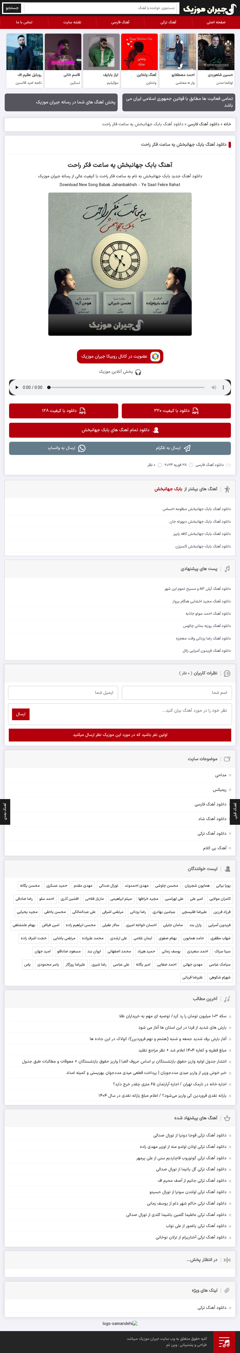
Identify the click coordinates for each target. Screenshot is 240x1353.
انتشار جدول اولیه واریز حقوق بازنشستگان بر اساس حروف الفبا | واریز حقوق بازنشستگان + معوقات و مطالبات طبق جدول (124, 1062)
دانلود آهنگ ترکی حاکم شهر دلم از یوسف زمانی (187, 1203)
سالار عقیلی (110, 925)
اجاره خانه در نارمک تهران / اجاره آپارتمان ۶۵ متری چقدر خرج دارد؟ (170, 1084)
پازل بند (195, 925)
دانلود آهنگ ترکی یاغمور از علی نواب (196, 1226)
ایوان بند (94, 951)
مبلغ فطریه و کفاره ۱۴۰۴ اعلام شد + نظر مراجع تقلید (182, 1050)
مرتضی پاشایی (64, 938)
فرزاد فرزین (222, 912)
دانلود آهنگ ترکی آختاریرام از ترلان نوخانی (191, 1237)
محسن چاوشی (166, 886)
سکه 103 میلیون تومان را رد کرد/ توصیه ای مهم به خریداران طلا (173, 1016)
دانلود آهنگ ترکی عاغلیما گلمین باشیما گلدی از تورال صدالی (176, 1215)
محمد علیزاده (93, 938)
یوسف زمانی (171, 951)
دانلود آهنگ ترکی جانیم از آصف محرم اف (192, 1181)
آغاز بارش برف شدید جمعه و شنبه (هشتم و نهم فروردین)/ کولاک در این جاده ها (158, 1039)
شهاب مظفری (220, 938)
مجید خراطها (148, 899)
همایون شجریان (197, 886)
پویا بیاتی (223, 886)
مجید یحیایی (27, 912)
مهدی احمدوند (137, 886)
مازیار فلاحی (94, 899)
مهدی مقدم (83, 886)
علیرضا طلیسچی (194, 912)
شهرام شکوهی (220, 977)
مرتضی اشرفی (113, 912)
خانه (227, 124)
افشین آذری (70, 899)
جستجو (12, 8)
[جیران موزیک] (210, 8)
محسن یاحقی (55, 912)
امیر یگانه (143, 965)
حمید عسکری (56, 886)
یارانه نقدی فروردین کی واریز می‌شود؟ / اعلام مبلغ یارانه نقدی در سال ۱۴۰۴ (163, 1096)
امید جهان (43, 951)
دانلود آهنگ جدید (186, 176)
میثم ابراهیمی (121, 899)
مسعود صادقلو (69, 951)
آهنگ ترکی (168, 22)
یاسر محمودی (48, 965)
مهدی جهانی (193, 965)
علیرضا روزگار (75, 965)
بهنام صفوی (168, 938)
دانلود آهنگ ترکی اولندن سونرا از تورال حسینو (188, 1192)
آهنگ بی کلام (215, 848)
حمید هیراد (146, 951)
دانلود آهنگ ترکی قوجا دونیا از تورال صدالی (190, 1135)
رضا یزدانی (138, 912)
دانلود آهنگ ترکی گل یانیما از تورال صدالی (191, 1169)
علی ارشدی (118, 938)
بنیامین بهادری (163, 912)
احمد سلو (46, 899)
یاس (27, 965)
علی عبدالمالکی (84, 912)
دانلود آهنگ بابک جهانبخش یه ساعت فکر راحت (184, 144)
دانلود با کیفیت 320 (172, 411)
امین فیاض (50, 925)
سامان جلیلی (173, 925)
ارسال (20, 714)
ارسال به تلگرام (168, 448)
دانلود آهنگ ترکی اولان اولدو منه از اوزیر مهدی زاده (183, 1147)
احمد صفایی (166, 965)
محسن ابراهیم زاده (81, 925)
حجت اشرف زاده (34, 938)
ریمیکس (220, 790)
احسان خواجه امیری (141, 925)
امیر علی (196, 899)
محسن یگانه (30, 886)
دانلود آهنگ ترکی (212, 834)
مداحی (221, 775)
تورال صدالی (108, 886)
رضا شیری (99, 965)
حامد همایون (193, 938)
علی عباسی (121, 965)
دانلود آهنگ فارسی (204, 124)
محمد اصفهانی (119, 951)
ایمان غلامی (142, 938)
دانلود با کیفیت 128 (59, 411)
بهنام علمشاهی (24, 925)
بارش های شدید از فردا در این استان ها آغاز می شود (182, 1028)
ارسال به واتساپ (61, 448)
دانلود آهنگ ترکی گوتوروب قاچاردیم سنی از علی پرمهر (181, 1158)
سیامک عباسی (220, 965)
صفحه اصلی (216, 22)
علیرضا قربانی (192, 977)
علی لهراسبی (174, 899)
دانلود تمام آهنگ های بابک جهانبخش (116, 430)
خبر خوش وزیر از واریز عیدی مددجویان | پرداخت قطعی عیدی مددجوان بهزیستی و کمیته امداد (146, 1073)
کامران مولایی (220, 899)
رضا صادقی (24, 899)
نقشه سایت (72, 22)
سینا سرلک (223, 951)
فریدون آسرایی (219, 925)
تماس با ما (24, 22)
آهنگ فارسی (120, 22)
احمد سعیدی (197, 951)
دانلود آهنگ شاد (212, 819)
